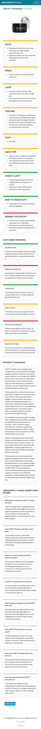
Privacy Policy (20, 722)
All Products (10, 704)
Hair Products (12, 2)
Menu (36, 2)
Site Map (20, 725)
